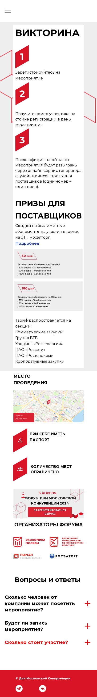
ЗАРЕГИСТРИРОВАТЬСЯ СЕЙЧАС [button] (50, 512)
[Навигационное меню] (8, 11)
